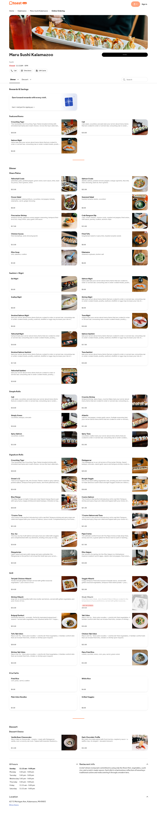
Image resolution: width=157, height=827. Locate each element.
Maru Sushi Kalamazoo (39, 11)
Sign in (144, 4)
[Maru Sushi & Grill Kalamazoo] (18, 3)
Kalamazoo (22, 11)
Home (11, 11)
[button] (14, 79)
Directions (14, 805)
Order (125, 55)
